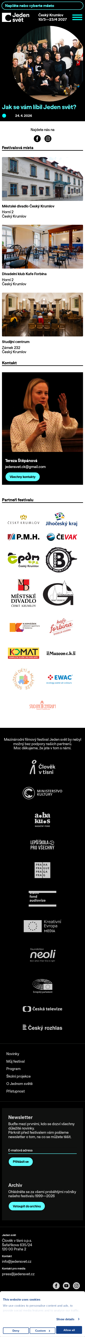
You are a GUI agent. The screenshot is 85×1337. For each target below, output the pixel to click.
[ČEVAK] (61, 537)
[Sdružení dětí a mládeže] (24, 679)
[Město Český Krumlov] (23, 519)
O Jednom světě (19, 1084)
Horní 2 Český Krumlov (14, 214)
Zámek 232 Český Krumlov (14, 350)
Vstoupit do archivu (27, 1206)
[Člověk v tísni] (42, 767)
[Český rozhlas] (42, 1027)
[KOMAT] (23, 653)
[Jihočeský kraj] (61, 519)
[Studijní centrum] (42, 705)
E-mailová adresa (21, 1145)
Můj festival (15, 1061)
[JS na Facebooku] (37, 138)
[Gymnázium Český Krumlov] (58, 593)
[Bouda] (61, 560)
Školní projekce (18, 1076)
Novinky (12, 1054)
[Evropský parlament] (42, 986)
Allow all (69, 1330)
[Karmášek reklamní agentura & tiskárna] (25, 627)
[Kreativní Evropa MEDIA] (42, 926)
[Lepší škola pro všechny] (42, 844)
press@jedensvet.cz (18, 1274)
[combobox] (42, 6)
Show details (65, 1319)
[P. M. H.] (23, 537)
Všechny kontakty (23, 477)
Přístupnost (15, 1091)
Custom (40, 1330)
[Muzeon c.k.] (61, 653)
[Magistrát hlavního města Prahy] (42, 870)
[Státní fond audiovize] (42, 898)
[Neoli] (42, 956)
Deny (15, 1330)
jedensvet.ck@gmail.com (25, 467)
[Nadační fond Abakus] (42, 819)
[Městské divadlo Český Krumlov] (23, 593)
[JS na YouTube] (68, 1285)
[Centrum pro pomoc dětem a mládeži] (23, 560)
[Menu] (77, 17)
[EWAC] (59, 679)
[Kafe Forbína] (61, 627)
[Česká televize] (42, 1009)
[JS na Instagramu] (48, 138)
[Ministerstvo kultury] (42, 793)
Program (13, 1069)
